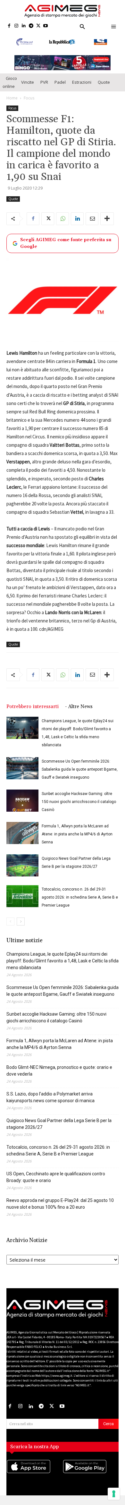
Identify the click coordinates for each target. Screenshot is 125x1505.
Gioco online (10, 86)
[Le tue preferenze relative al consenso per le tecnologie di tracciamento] (114, 1494)
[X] (38, 26)
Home (12, 102)
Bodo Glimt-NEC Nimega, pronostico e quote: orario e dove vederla (59, 1075)
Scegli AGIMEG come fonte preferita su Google (65, 247)
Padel (60, 86)
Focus (29, 102)
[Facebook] (9, 26)
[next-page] (21, 926)
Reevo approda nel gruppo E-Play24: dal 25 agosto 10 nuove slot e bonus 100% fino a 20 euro (60, 1208)
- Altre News (79, 711)
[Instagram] (16, 26)
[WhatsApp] (62, 222)
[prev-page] (10, 926)
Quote (104, 86)
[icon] (34, 1477)
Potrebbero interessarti (32, 711)
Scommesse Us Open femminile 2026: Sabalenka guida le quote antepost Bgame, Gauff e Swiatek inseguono (80, 774)
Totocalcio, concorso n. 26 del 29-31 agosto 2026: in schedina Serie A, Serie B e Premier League (80, 902)
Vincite (27, 86)
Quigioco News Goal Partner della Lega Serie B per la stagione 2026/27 (59, 1128)
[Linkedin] (24, 26)
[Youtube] (45, 26)
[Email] (92, 222)
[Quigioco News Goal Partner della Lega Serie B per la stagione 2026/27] (22, 870)
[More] (107, 222)
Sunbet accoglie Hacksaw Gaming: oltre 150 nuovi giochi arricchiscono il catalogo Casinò (79, 806)
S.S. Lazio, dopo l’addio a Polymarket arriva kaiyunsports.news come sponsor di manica (50, 1102)
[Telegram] (31, 26)
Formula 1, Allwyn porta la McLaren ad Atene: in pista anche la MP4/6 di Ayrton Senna (77, 838)
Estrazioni (81, 86)
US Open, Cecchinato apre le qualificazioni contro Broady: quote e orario (55, 1182)
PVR (44, 86)
